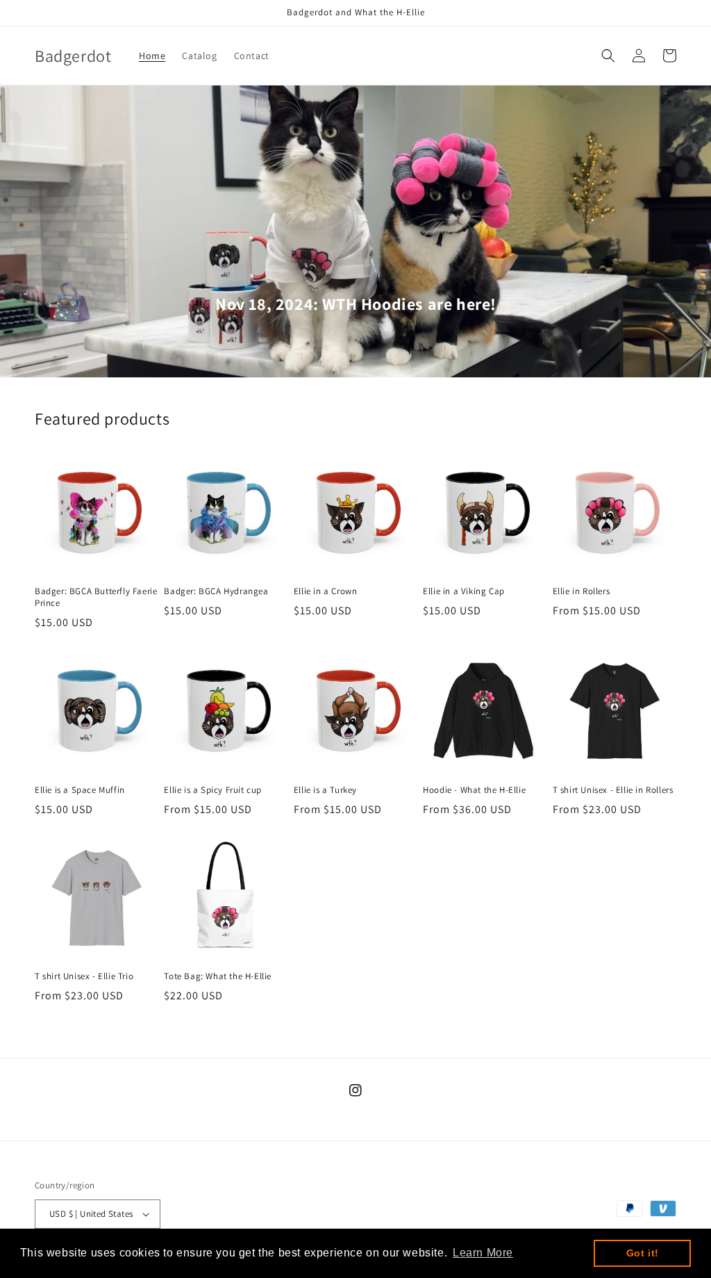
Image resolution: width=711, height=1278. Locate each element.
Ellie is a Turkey (325, 790)
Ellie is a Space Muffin (80, 790)
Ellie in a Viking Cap (464, 591)
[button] (608, 55)
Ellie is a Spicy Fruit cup (213, 790)
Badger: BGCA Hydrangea (216, 591)
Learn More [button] (483, 1253)
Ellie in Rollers (581, 591)
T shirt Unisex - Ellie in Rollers (613, 790)
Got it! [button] (642, 1253)
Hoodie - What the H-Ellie (474, 790)
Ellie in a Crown (326, 591)
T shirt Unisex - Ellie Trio (84, 976)
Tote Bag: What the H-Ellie (217, 976)
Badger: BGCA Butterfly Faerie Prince (96, 597)
